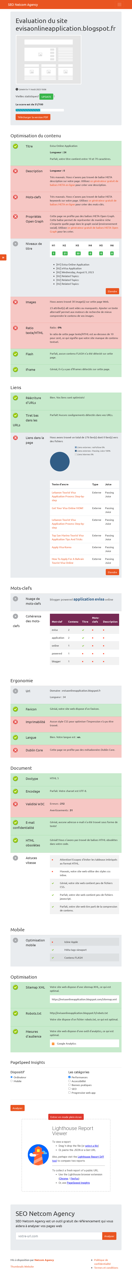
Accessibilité (79, 1081)
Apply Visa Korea (61, 547)
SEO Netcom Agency (23, 4)
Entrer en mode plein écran (66, 1116)
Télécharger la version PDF (33, 117)
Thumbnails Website (22, 1266)
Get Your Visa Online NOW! (67, 508)
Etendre (112, 291)
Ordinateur (20, 1077)
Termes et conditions (106, 1267)
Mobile (18, 1081)
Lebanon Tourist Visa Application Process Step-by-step (68, 496)
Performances (80, 1077)
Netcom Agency (44, 1260)
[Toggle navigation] (119, 4)
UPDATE (46, 96)
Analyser (18, 1108)
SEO (74, 1088)
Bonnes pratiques (82, 1084)
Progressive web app (83, 1092)
